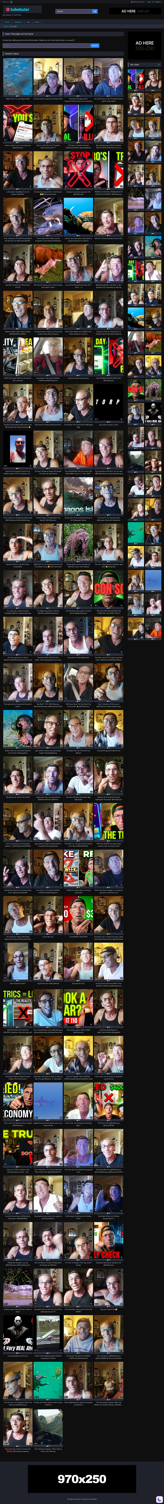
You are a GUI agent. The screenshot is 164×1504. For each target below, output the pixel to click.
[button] (159, 1499)
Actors (37, 22)
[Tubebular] (22, 9)
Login (149, 2)
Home (7, 22)
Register (158, 2)
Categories (18, 22)
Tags (28, 22)
